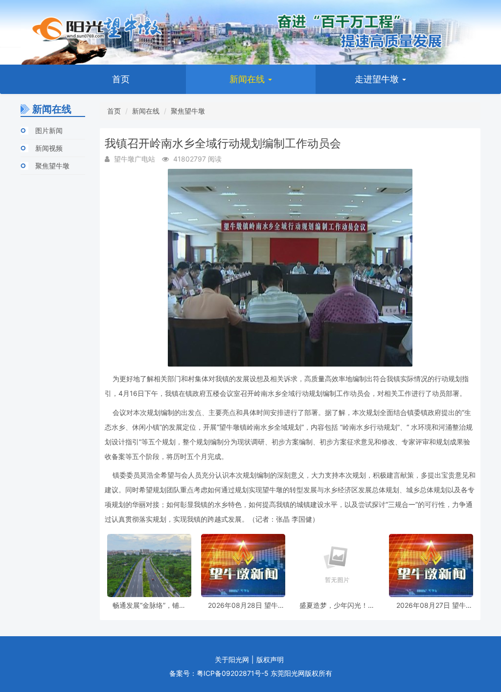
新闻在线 (248, 79)
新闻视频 (49, 148)
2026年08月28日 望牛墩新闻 (243, 605)
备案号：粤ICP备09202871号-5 (219, 673)
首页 (121, 79)
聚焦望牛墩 (52, 165)
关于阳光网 (232, 659)
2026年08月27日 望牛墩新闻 (431, 605)
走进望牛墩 (378, 79)
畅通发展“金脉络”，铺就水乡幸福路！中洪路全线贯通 (149, 605)
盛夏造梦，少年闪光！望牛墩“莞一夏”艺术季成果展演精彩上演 (337, 605)
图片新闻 (49, 130)
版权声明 (270, 659)
